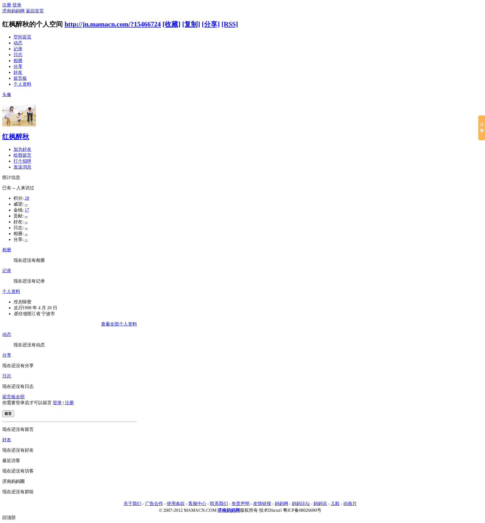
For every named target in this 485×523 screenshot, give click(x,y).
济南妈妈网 (13, 10)
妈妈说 (320, 503)
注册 (6, 5)
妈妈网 (281, 503)
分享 (17, 66)
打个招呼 (22, 161)
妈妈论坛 (301, 503)
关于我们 (132, 503)
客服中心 (197, 503)
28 (27, 198)
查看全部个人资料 (119, 324)
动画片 (350, 503)
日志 (17, 54)
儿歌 (335, 503)
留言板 (20, 78)
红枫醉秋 (15, 136)
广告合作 (154, 503)
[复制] (191, 24)
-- (26, 204)
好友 (17, 72)
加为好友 (22, 149)
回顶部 (9, 517)
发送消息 (22, 167)
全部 (20, 396)
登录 (16, 5)
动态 (17, 42)
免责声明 (241, 503)
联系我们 (219, 503)
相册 (17, 60)
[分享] (211, 24)
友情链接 (262, 503)
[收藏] (171, 24)
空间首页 (22, 37)
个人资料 (22, 84)
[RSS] (229, 24)
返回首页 (35, 10)
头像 (6, 94)
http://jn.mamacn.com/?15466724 (113, 24)
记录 (17, 48)
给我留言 (22, 155)
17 (27, 210)
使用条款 (176, 503)
